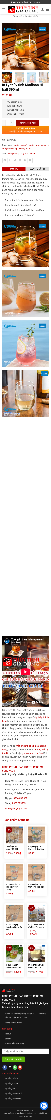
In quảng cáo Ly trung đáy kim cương (13, 887)
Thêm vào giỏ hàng (27, 123)
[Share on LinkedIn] (30, 160)
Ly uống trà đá (31, 16)
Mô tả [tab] (14, 168)
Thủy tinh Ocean (27, 153)
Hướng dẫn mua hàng (14, 1044)
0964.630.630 (20, 798)
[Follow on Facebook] (4, 1067)
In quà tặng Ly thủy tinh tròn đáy (36, 885)
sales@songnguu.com (16, 808)
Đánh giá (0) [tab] (37, 168)
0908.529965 (19, 803)
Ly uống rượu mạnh (37, 145)
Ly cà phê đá (13, 153)
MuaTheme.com (25, 1116)
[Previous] (5, 46)
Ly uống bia (10, 1088)
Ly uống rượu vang (13, 1098)
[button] (4, 9)
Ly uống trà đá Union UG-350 (12, 847)
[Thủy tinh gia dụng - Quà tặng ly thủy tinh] (23, 9)
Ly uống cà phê (20, 145)
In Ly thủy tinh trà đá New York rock (36, 925)
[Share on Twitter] (15, 160)
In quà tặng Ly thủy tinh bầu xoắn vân (14, 927)
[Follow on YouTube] (20, 1067)
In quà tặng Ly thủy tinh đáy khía (36, 847)
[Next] (45, 46)
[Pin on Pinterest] (25, 160)
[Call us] (15, 1067)
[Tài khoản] (42, 9)
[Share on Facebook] (10, 160)
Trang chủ (17, 16)
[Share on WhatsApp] (4, 160)
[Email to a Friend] (20, 160)
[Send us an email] (10, 1067)
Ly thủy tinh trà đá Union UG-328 (36, 966)
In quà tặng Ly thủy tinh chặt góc (14, 966)
